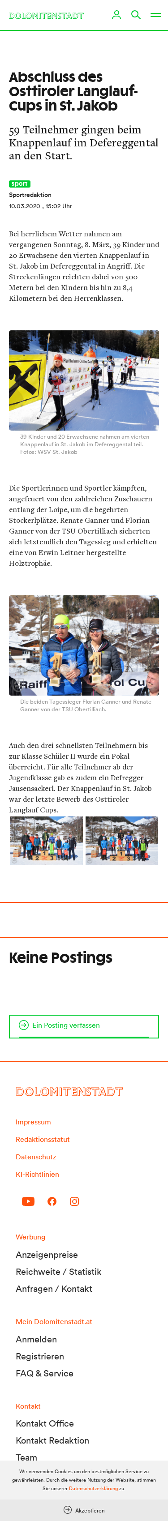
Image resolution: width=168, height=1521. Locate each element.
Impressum (33, 1121)
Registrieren (40, 1356)
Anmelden (36, 1339)
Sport (20, 184)
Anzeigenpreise (47, 1254)
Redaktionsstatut (43, 1139)
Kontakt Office (45, 1423)
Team (26, 1457)
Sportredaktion (30, 194)
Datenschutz (36, 1156)
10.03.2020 (24, 206)
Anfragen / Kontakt (54, 1288)
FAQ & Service (44, 1373)
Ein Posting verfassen (66, 1025)
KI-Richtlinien (37, 1174)
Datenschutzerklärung (93, 1488)
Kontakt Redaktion (52, 1440)
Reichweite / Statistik (59, 1271)
